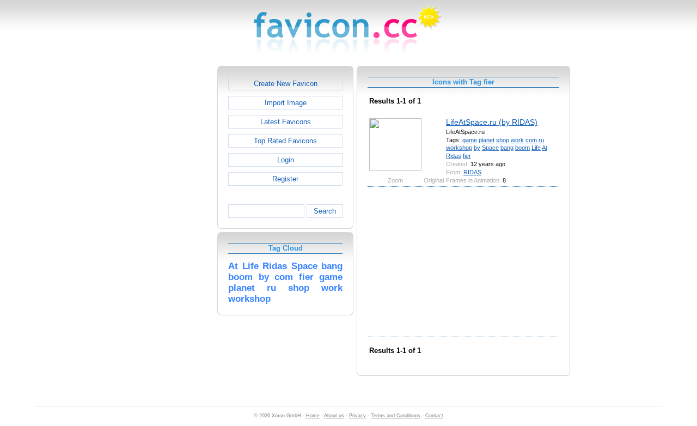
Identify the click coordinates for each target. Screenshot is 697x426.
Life (536, 147)
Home (313, 415)
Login (285, 160)
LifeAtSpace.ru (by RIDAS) (491, 122)
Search (325, 211)
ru (541, 140)
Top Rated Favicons (285, 141)
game (469, 140)
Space (490, 147)
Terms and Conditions (395, 415)
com (531, 140)
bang (506, 147)
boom (522, 147)
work (517, 140)
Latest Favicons (285, 122)
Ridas (453, 156)
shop (502, 140)
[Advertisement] (170, 229)
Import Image (286, 103)
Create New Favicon (285, 84)
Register (285, 179)
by (477, 147)
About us (334, 415)
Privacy (357, 415)
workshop (459, 147)
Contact (434, 415)
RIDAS (472, 172)
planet (486, 140)
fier (467, 156)
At (544, 147)
